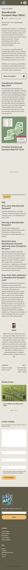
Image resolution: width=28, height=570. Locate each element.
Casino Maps (6, 537)
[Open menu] (24, 2)
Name (4, 452)
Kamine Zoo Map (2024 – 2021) (7, 368)
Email (4, 460)
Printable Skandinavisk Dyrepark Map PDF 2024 (13, 194)
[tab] (11, 410)
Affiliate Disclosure (7, 552)
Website (4, 467)
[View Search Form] (21, 3)
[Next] (24, 397)
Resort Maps (5, 533)
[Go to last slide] (4, 397)
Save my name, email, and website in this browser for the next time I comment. (14, 472)
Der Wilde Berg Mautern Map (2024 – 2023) (21, 369)
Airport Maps (6, 531)
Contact (4, 550)
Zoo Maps (9, 8)
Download (7, 197)
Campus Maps (6, 540)
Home (3, 8)
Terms (3, 556)
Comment (5, 431)
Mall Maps (5, 535)
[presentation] (14, 393)
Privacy (4, 554)
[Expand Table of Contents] (24, 76)
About (3, 548)
